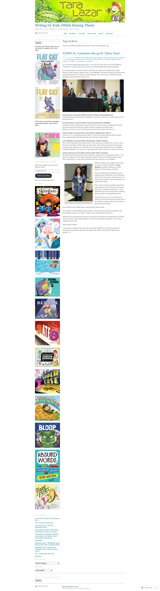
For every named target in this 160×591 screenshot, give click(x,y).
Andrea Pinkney (71, 59)
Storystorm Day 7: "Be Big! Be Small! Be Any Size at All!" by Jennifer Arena (47, 544)
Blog (65, 33)
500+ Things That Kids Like (44, 523)
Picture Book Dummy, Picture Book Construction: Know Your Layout (46, 531)
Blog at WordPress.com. (70, 587)
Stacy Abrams (81, 61)
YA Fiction (122, 57)
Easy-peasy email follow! (45, 161)
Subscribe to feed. (43, 586)
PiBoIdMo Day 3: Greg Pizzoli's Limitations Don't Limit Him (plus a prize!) (46, 549)
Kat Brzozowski (97, 59)
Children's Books (80, 57)
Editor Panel (88, 59)
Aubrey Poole (80, 59)
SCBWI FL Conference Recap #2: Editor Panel (91, 53)
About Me (81, 33)
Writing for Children (102, 57)
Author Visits (92, 33)
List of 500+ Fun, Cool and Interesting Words (44, 526)
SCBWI (114, 59)
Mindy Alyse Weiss (78, 65)
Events (100, 33)
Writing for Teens (113, 57)
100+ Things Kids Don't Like (44, 554)
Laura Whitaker (106, 59)
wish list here (104, 137)
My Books (72, 33)
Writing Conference (90, 57)
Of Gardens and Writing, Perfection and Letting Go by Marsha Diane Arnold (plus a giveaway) (46, 536)
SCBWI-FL (73, 61)
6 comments (89, 61)
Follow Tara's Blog (43, 176)
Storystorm (109, 33)
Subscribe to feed (43, 33)
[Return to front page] (80, 22)
